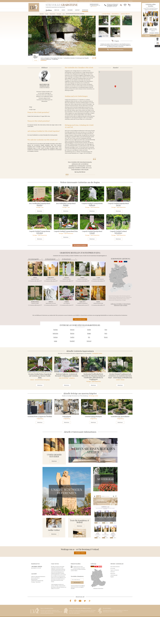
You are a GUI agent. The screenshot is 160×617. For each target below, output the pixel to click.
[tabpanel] (62, 36)
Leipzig (55, 341)
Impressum (112, 571)
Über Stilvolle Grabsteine (115, 566)
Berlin (121, 296)
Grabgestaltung (40, 418)
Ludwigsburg (71, 378)
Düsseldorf (72, 341)
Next (94, 36)
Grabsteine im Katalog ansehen (116, 49)
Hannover (72, 329)
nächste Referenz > (116, 13)
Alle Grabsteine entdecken (80, 245)
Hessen (114, 297)
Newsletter (130, 1)
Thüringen (59, 13)
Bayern (118, 296)
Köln (89, 337)
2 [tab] (89, 17)
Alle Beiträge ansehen (93, 395)
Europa (46, 13)
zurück (125, 13)
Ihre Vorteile (112, 568)
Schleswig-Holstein (118, 300)
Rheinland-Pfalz (120, 298)
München (72, 333)
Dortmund (89, 341)
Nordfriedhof (43, 60)
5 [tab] (92, 17)
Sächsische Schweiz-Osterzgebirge (42, 379)
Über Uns (56, 10)
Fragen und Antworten (114, 570)
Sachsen (128, 298)
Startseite (42, 13)
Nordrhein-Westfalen (112, 298)
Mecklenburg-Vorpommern (121, 297)
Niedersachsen (129, 297)
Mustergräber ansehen (97, 353)
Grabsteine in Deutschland (98, 588)
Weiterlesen (39, 211)
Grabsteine (49, 10)
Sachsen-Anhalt (111, 300)
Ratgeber (70, 10)
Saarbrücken (55, 333)
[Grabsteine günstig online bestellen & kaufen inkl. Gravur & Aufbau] (33, 7)
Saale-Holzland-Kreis (95, 207)
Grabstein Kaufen (87, 188)
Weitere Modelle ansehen (80, 319)
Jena (64, 13)
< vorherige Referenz (106, 13)
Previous (30, 36)
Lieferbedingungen (113, 575)
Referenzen (85, 10)
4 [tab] (91, 17)
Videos (63, 10)
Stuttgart (89, 333)
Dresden (89, 329)
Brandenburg (124, 296)
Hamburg (110, 297)
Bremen (128, 296)
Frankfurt (72, 337)
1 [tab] (88, 17)
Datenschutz (112, 573)
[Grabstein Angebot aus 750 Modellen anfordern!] (150, 18)
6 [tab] (93, 17)
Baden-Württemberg (112, 296)
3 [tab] (90, 17)
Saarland (124, 298)
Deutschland (52, 13)
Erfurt (106, 329)
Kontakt (77, 10)
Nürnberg (55, 329)
